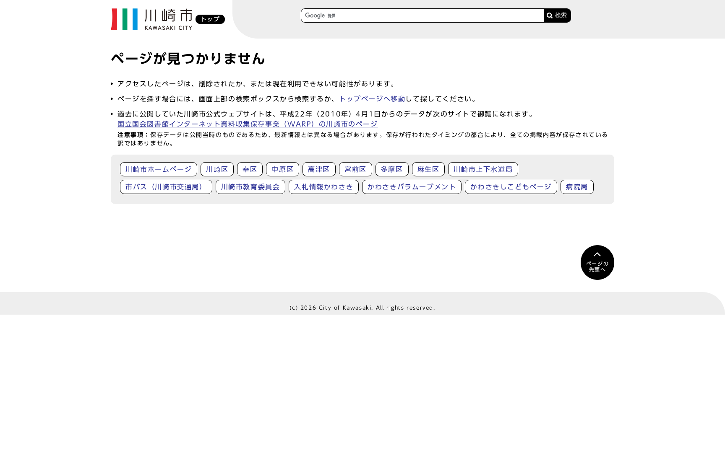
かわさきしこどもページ (511, 187)
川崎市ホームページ (158, 169)
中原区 (282, 169)
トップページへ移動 (372, 99)
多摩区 (392, 169)
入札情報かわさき (323, 187)
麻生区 (428, 169)
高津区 (319, 169)
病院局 (577, 187)
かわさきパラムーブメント (412, 187)
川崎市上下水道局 (483, 169)
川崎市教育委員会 (250, 187)
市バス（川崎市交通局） (166, 187)
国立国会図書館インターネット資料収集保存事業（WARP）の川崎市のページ (247, 124)
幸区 (250, 169)
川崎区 (217, 169)
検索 (561, 15)
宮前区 (355, 169)
